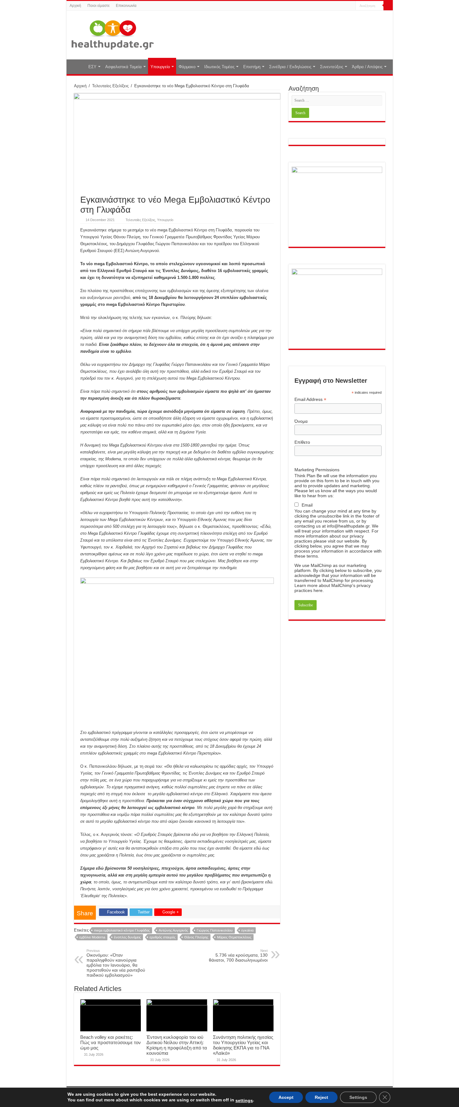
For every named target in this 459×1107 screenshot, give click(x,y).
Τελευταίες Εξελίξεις (110, 85)
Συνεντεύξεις (331, 66)
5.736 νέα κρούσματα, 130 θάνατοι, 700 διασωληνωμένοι (238, 956)
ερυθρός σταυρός (162, 937)
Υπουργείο (160, 66)
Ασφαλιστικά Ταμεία (123, 66)
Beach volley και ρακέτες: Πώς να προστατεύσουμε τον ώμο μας (110, 1042)
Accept (286, 1097)
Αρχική (75, 5)
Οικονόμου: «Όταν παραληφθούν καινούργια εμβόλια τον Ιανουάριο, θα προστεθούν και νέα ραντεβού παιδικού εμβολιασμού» (115, 963)
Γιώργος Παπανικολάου (215, 930)
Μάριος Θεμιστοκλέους (234, 937)
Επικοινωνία (126, 5)
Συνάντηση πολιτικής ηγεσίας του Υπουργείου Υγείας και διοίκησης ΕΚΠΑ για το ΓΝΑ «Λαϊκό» (243, 1045)
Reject (321, 1097)
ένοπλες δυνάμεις (127, 937)
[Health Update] (113, 33)
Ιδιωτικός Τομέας (219, 66)
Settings (358, 1097)
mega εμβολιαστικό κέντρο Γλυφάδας (122, 930)
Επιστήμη (251, 66)
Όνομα (301, 421)
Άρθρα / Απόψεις (367, 66)
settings (244, 1100)
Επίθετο (302, 442)
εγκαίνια (247, 930)
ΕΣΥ (92, 66)
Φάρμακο (187, 66)
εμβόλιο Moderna (92, 937)
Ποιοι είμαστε (98, 5)
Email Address (310, 399)
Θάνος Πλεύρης (196, 937)
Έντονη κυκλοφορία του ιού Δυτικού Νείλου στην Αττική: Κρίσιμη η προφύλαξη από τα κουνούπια (176, 1045)
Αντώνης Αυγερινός (173, 930)
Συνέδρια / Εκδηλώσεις (290, 66)
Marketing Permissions (316, 469)
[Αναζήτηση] (388, 5)
